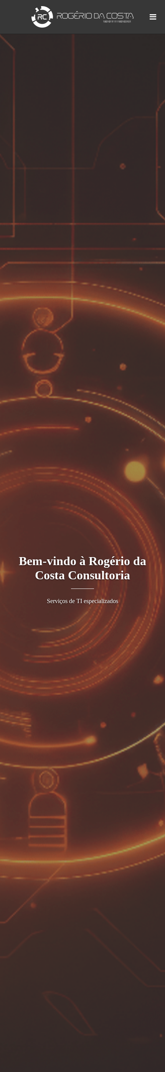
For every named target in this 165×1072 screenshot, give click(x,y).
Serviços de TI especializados (82, 601)
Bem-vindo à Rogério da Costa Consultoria (82, 568)
